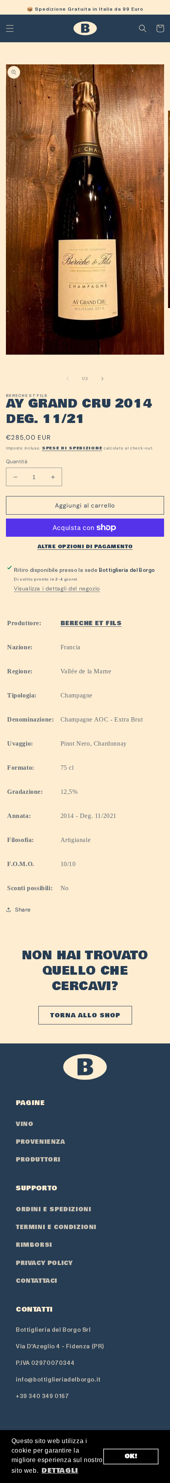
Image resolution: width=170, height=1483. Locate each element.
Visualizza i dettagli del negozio (57, 588)
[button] (10, 28)
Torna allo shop (85, 1015)
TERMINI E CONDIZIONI (56, 1227)
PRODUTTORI (38, 1159)
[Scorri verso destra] (102, 378)
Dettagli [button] (60, 1470)
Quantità (16, 461)
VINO (24, 1124)
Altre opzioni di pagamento (85, 546)
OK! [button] (131, 1456)
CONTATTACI (36, 1280)
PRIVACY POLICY (44, 1263)
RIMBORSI (34, 1245)
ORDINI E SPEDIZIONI (53, 1209)
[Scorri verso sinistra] (67, 378)
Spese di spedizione (72, 448)
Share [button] (23, 909)
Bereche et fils (91, 623)
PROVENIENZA (40, 1141)
